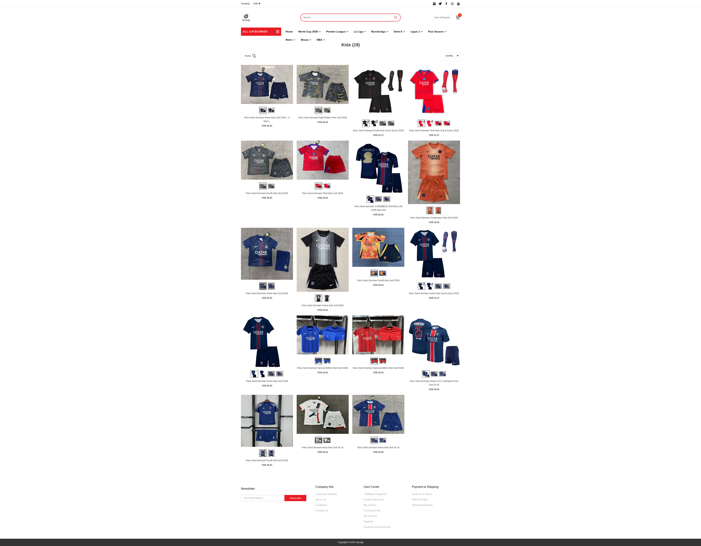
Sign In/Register (442, 17)
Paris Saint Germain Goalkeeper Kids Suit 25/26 (434, 217)
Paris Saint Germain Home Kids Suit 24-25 (378, 447)
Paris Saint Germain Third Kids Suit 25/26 (322, 193)
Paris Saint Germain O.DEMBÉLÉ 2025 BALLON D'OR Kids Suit (378, 208)
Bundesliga (378, 31)
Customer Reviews (326, 494)
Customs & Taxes (422, 494)
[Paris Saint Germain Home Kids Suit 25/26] (267, 254)
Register (368, 521)
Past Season (436, 31)
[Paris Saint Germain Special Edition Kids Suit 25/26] (323, 335)
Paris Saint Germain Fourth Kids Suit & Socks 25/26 (378, 130)
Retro (289, 39)
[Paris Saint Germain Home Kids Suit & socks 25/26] (434, 254)
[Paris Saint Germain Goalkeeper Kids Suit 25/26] (434, 172)
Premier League (336, 31)
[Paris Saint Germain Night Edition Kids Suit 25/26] (323, 84)
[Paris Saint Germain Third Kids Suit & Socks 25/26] (434, 91)
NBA (319, 39)
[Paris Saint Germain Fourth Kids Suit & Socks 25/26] (378, 91)
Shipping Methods (422, 505)
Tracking (245, 3)
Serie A (398, 31)
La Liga (358, 31)
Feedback (321, 505)
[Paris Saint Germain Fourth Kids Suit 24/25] (267, 421)
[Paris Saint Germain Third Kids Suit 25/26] (323, 160)
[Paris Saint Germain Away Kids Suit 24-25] (323, 414)
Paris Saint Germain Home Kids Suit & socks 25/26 (434, 293)
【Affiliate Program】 (376, 494)
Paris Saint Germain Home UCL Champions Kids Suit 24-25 (434, 383)
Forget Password (373, 499)
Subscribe (295, 498)
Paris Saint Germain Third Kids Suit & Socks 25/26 (434, 130)
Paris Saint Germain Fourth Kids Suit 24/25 (267, 460)
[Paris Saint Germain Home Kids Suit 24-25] (378, 414)
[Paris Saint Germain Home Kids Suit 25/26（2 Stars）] (267, 84)
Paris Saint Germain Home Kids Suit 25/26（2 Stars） (267, 119)
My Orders (370, 505)
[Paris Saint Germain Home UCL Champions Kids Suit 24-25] (434, 341)
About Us (320, 499)
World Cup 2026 (308, 31)
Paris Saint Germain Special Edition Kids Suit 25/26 (322, 368)
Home (289, 31)
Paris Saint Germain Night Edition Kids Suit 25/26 (322, 117)
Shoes (305, 39)
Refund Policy (420, 499)
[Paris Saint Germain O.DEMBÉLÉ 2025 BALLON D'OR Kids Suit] (378, 167)
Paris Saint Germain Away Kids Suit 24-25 (322, 447)
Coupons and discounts (377, 526)
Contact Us (321, 510)
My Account (370, 515)
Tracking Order (372, 510)
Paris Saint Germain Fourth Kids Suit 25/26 (267, 193)
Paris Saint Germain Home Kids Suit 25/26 (267, 293)
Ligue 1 (415, 31)
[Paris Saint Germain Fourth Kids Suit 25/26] (267, 160)
